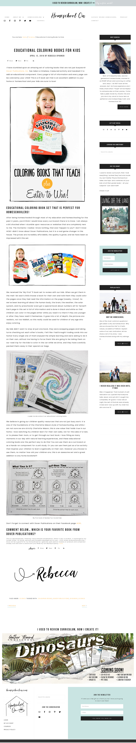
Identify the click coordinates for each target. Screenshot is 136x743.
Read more (124, 107)
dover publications (61, 598)
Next (84, 606)
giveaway (74, 598)
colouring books (45, 598)
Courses (7, 726)
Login (6, 720)
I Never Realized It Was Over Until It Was (115, 387)
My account (9, 723)
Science (22, 598)
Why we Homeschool (115, 317)
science (82, 598)
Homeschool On (68, 15)
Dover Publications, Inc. (17, 71)
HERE (78, 523)
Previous (12, 606)
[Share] (33, 60)
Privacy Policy (10, 730)
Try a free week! (105, 3)
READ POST (123, 343)
